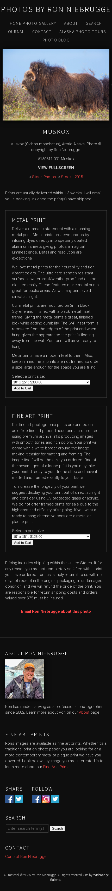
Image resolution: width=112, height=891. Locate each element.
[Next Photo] (110, 85)
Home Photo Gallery (33, 23)
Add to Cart (22, 388)
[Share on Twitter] (19, 800)
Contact (42, 31)
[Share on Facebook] (9, 800)
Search (94, 23)
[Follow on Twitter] (55, 800)
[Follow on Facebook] (36, 800)
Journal (15, 31)
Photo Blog (56, 40)
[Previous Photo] (1, 85)
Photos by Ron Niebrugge (56, 9)
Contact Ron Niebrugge (26, 856)
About (71, 23)
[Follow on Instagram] (46, 800)
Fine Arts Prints (56, 766)
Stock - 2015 (72, 176)
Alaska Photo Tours (82, 31)
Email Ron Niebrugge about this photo (56, 611)
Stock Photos (44, 176)
